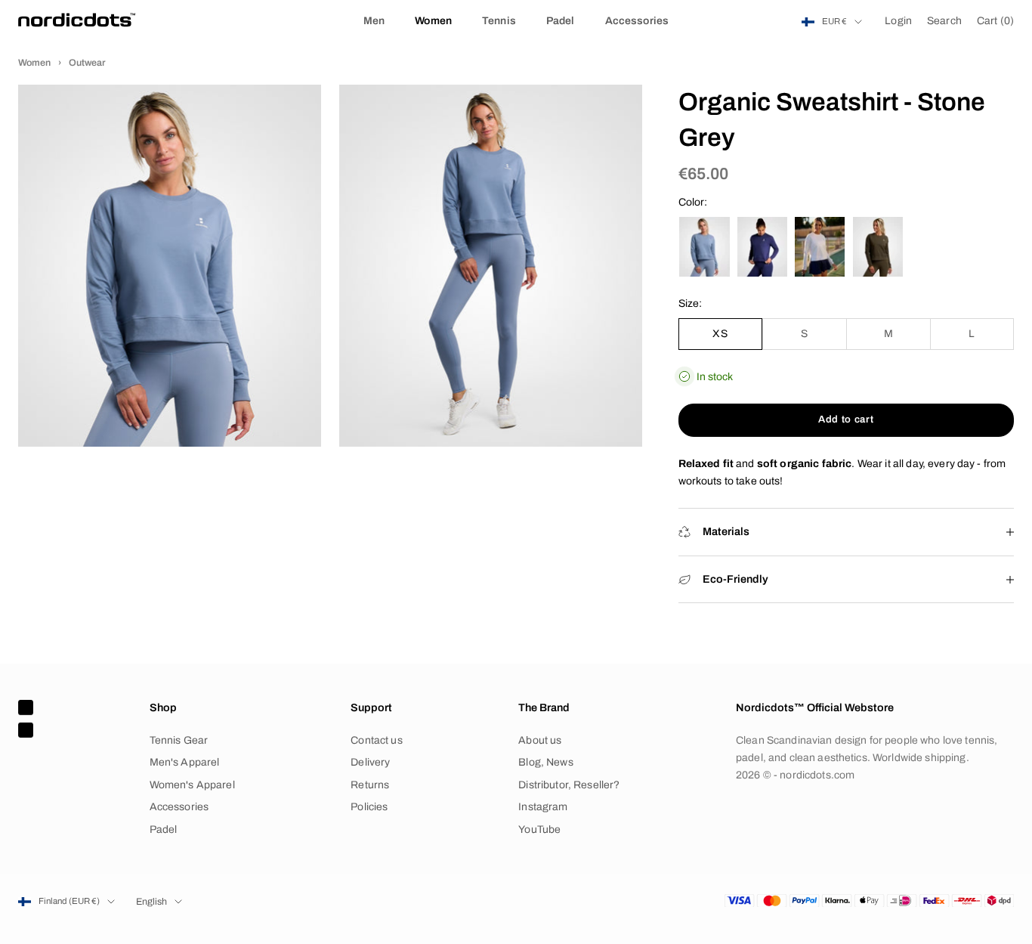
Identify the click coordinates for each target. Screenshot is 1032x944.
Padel (560, 20)
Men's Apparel (185, 762)
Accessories (637, 20)
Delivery (370, 762)
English (151, 901)
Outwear (87, 62)
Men (374, 20)
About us (539, 740)
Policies (369, 806)
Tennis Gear (179, 740)
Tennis (499, 20)
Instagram (542, 806)
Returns (370, 785)
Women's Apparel (192, 785)
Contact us (376, 740)
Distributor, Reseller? (569, 785)
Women (433, 20)
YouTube (539, 829)
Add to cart (845, 419)
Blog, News (545, 762)
